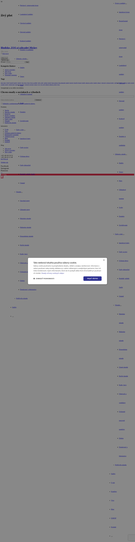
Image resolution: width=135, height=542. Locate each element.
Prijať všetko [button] (92, 278)
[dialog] (67, 271)
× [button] (104, 260)
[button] (43, 278)
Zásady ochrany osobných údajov (52, 273)
